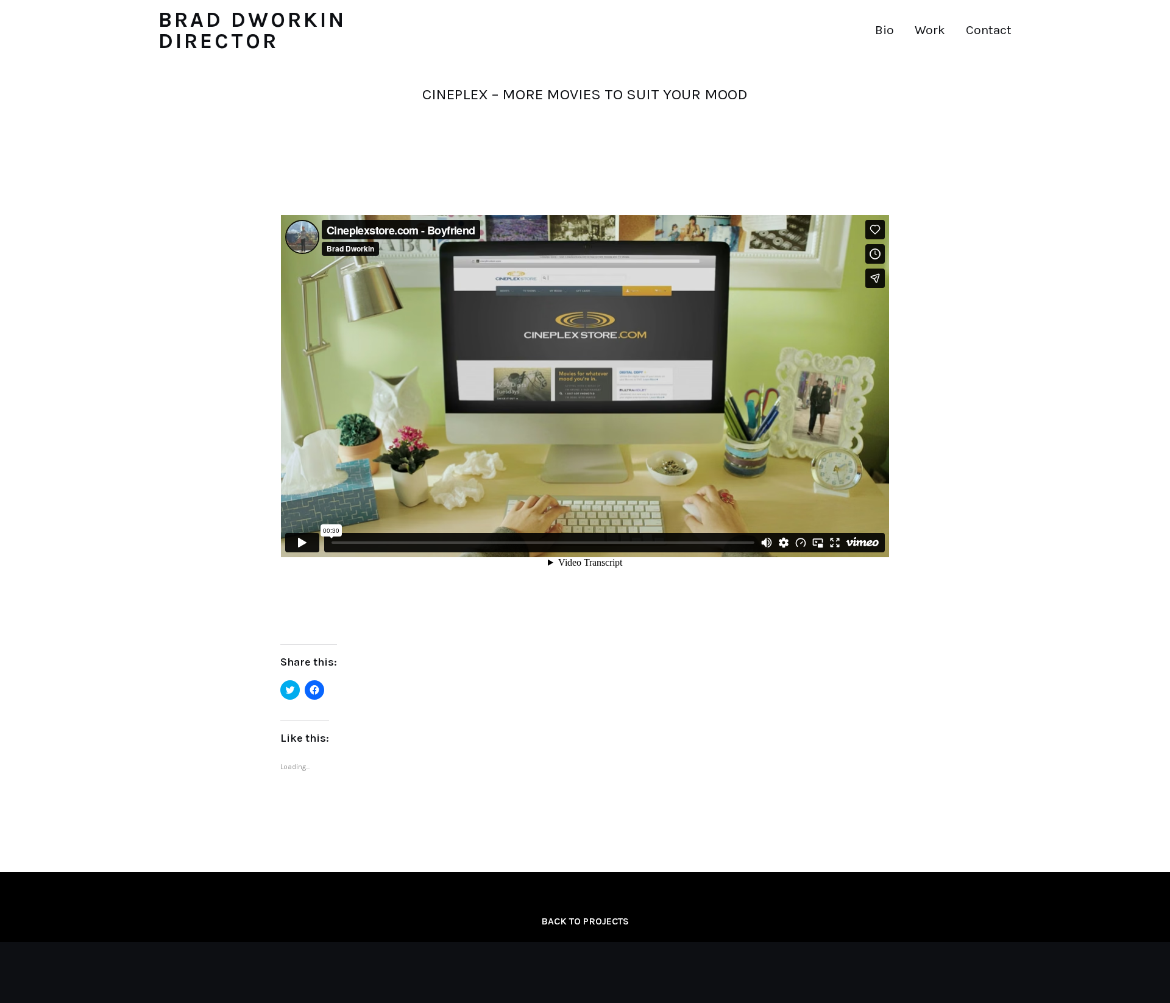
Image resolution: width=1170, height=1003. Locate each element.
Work (930, 30)
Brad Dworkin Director (252, 30)
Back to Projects (585, 921)
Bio (884, 30)
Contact (989, 30)
